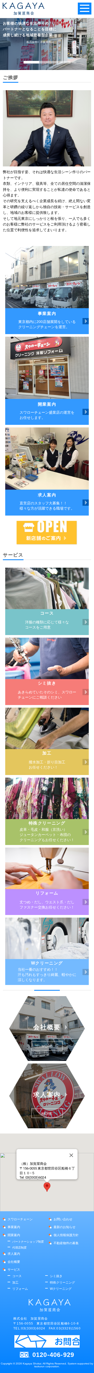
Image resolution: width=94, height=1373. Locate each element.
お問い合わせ (63, 1219)
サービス (14, 1269)
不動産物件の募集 (66, 1243)
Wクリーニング (61, 1289)
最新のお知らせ (64, 1227)
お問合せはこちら (47, 1341)
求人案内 (14, 1254)
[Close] (71, 1155)
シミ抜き (56, 1276)
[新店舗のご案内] (46, 533)
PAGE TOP (84, 1363)
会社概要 (14, 1262)
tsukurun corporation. (47, 1366)
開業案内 (14, 1235)
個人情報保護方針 (66, 1235)
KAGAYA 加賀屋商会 (23, 9)
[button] (47, 1187)
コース (17, 1276)
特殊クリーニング (62, 1282)
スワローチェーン (20, 1219)
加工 (15, 1282)
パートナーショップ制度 (28, 1241)
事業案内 (14, 1227)
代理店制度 (19, 1247)
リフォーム (20, 1289)
